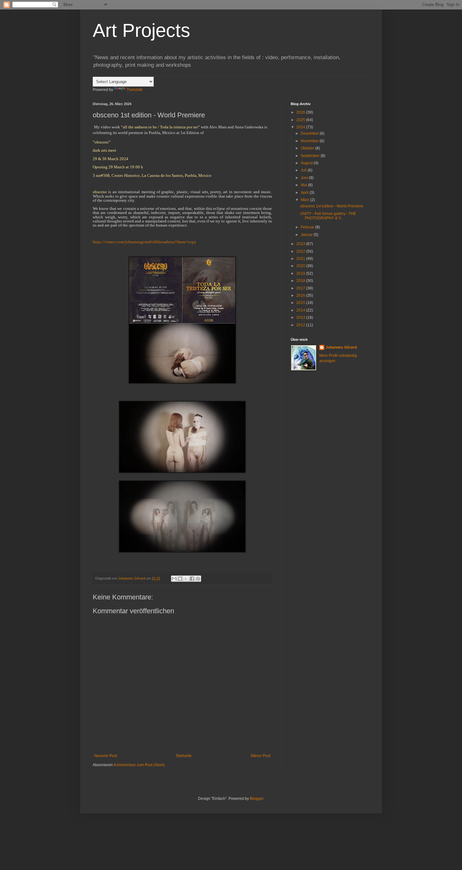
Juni (305, 178)
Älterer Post (260, 756)
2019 (301, 273)
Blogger (256, 798)
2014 (301, 310)
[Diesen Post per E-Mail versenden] (174, 578)
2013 (301, 317)
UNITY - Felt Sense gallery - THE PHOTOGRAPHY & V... (328, 215)
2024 (301, 127)
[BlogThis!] (180, 578)
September (311, 156)
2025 (301, 120)
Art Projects (141, 30)
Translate (135, 89)
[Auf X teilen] (186, 578)
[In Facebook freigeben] (192, 578)
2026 (301, 112)
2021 (301, 258)
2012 (301, 325)
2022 (301, 251)
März (305, 200)
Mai (304, 185)
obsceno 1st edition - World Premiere (331, 206)
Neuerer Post (105, 756)
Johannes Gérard (341, 347)
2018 (301, 280)
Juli (304, 170)
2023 (301, 244)
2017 (301, 288)
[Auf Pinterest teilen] (198, 578)
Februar (308, 227)
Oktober (308, 148)
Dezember (310, 133)
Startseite (184, 756)
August (307, 163)
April (305, 192)
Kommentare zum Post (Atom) (139, 765)
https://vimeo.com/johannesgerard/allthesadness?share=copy (144, 241)
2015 (301, 302)
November (310, 141)
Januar (307, 235)
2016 (301, 295)
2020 (301, 266)
